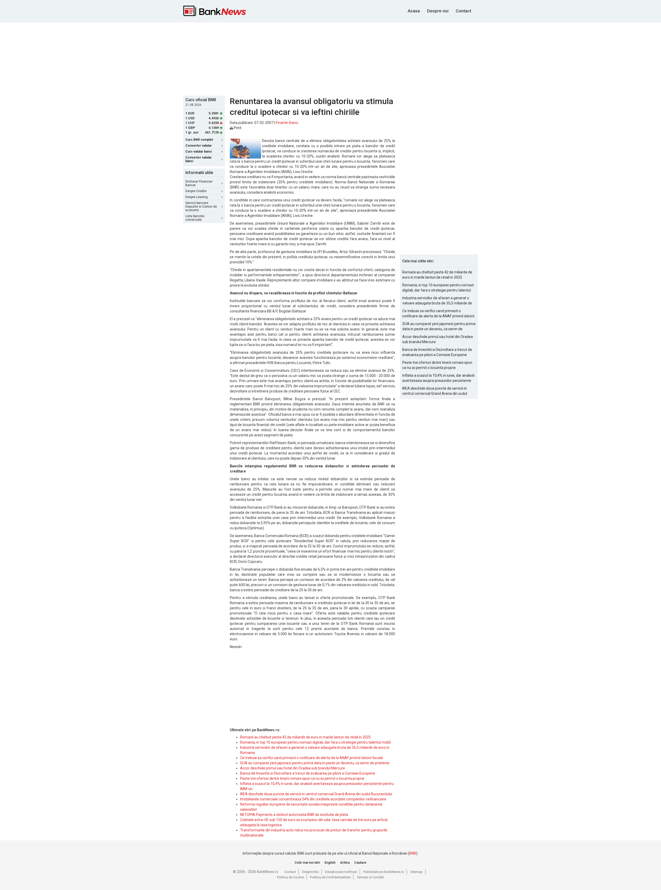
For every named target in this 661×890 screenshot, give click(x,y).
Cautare (360, 862)
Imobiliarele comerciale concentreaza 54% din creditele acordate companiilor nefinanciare (313, 799)
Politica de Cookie (290, 877)
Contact (463, 10)
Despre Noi (310, 872)
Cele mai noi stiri (307, 862)
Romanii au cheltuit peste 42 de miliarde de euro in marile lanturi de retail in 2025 (305, 737)
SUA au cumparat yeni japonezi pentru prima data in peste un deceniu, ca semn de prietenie (314, 763)
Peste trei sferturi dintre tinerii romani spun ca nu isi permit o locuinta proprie (302, 778)
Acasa (414, 10)
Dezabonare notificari (341, 872)
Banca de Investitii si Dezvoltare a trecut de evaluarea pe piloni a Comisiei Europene (307, 773)
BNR (412, 853)
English (330, 862)
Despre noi (437, 10)
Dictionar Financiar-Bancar (199, 183)
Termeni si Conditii (370, 877)
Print (237, 128)
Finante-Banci (287, 123)
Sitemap (416, 872)
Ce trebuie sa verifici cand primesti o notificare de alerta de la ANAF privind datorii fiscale (311, 758)
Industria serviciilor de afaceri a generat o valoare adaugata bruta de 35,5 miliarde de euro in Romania (437, 301)
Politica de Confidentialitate (330, 877)
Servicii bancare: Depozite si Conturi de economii (201, 206)
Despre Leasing (196, 197)
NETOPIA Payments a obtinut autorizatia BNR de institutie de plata (294, 815)
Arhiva (345, 862)
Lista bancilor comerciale (194, 218)
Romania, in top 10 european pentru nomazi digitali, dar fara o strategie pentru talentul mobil (315, 742)
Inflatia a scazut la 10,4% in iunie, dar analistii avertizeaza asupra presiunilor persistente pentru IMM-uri (438, 378)
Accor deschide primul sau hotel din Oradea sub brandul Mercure (292, 768)
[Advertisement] (330, 58)
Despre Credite (196, 191)
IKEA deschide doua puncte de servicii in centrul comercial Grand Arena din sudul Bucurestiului (316, 794)
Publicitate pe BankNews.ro (383, 872)
